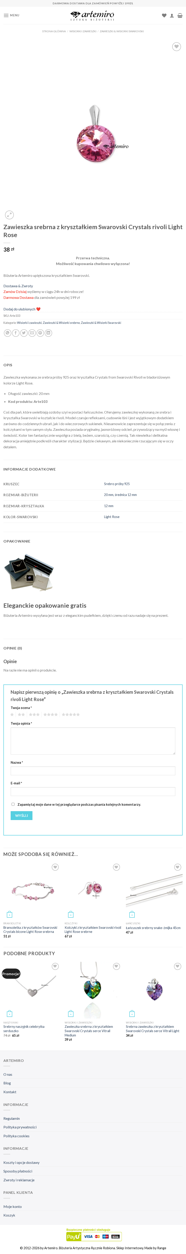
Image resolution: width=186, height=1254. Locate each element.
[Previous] (3, 1005)
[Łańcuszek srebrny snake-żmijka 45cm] (154, 890)
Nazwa (17, 762)
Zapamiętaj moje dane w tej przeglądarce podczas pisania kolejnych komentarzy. (79, 804)
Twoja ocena (21, 708)
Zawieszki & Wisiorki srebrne (61, 323)
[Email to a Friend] (32, 333)
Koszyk (9, 1215)
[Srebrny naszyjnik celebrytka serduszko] (31, 990)
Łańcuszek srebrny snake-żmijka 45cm (153, 928)
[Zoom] (9, 215)
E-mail (16, 783)
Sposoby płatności (17, 1171)
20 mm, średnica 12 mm (120, 495)
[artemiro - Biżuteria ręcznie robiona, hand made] (93, 15)
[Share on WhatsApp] (7, 333)
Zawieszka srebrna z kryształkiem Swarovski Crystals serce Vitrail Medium (89, 1031)
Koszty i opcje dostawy (21, 1162)
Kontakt (9, 1092)
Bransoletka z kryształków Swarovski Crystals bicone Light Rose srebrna (30, 930)
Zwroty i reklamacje (18, 1180)
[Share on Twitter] (24, 333)
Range (161, 1248)
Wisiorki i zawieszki (82, 31)
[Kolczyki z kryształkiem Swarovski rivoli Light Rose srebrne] (93, 890)
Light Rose (112, 517)
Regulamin (11, 1118)
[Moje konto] (172, 15)
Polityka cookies (16, 1136)
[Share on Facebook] (16, 333)
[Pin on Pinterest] (40, 333)
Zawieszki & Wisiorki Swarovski (122, 31)
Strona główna (54, 31)
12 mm (108, 506)
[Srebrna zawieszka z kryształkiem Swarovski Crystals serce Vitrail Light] (154, 990)
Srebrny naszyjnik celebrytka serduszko (23, 1029)
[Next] (182, 1005)
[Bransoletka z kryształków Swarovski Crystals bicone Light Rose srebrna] (31, 890)
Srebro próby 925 (117, 484)
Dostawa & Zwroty (18, 286)
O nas (7, 1074)
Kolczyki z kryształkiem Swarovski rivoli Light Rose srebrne (93, 930)
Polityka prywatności (20, 1127)
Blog (7, 1083)
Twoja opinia (21, 723)
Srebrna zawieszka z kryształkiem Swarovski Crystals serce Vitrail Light (152, 1029)
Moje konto (12, 1206)
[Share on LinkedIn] (48, 333)
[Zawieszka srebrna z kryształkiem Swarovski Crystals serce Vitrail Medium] (93, 990)
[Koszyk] (180, 15)
